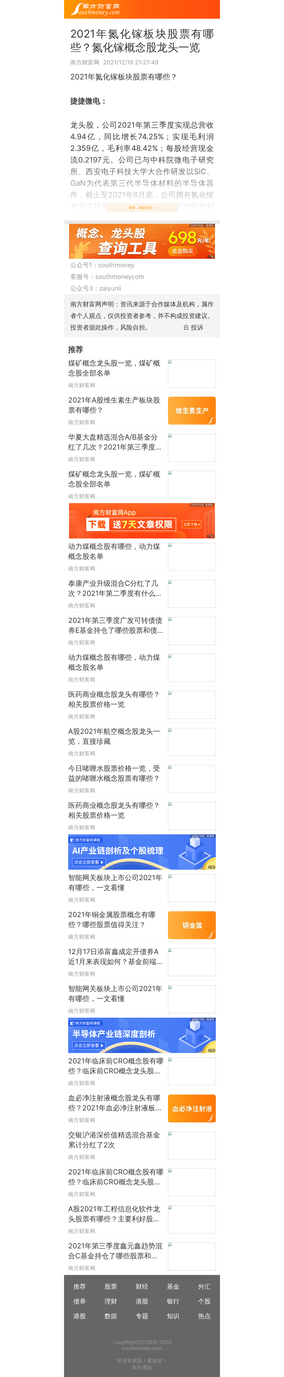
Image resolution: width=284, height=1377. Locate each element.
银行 (173, 1301)
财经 (142, 1286)
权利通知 (142, 1367)
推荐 (79, 1286)
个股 (204, 1301)
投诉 (197, 327)
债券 (79, 1301)
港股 (142, 1301)
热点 (204, 1316)
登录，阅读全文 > (142, 208)
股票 (111, 1286)
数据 (111, 1316)
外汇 (204, 1286)
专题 (142, 1316)
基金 (173, 1286)
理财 (111, 1301)
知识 (173, 1316)
